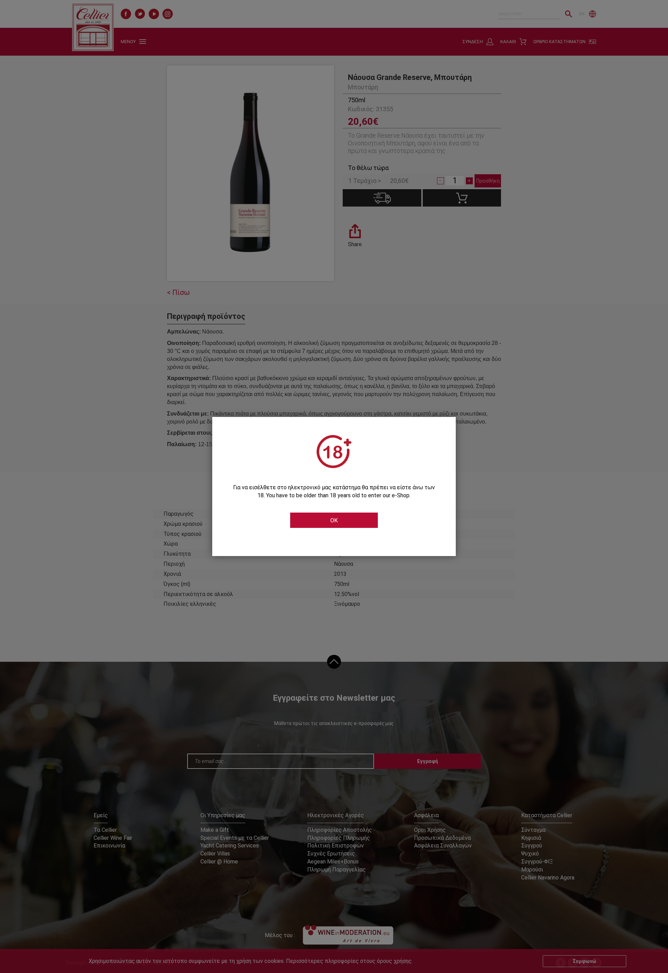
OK (334, 520)
